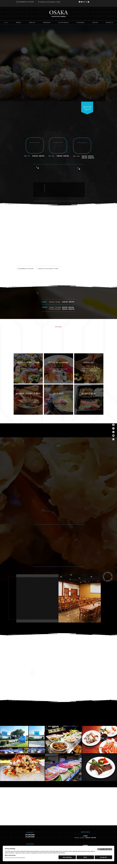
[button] (93, 411)
